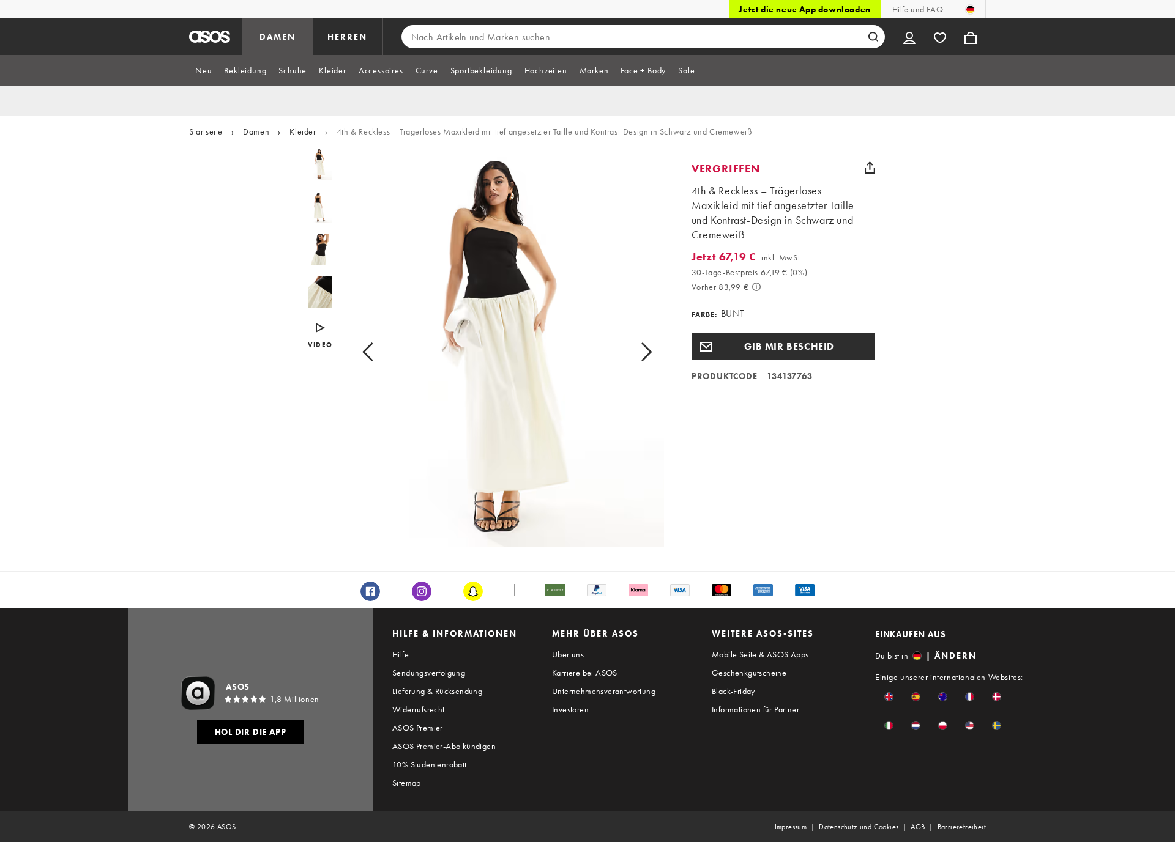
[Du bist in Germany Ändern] (970, 9)
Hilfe (400, 654)
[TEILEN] (870, 167)
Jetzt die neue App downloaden (804, 9)
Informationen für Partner (755, 709)
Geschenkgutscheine (749, 672)
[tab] (203, 70)
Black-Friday (733, 690)
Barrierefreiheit (962, 827)
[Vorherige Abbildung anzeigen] (381, 351)
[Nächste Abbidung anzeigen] (632, 351)
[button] (783, 346)
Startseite (206, 131)
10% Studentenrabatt (429, 764)
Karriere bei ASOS (584, 672)
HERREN (347, 36)
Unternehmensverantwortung (603, 690)
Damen (256, 131)
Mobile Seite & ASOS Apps (760, 654)
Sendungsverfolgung (428, 672)
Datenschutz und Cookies (858, 827)
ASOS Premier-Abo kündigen (444, 746)
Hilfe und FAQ (917, 9)
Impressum (791, 827)
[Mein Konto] (909, 36)
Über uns (568, 654)
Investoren (570, 709)
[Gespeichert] (940, 36)
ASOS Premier (417, 727)
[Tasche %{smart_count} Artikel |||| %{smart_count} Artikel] (970, 36)
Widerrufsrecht (418, 709)
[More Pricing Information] (756, 287)
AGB (918, 827)
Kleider (302, 131)
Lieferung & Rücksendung (437, 690)
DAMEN (277, 36)
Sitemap (406, 782)
